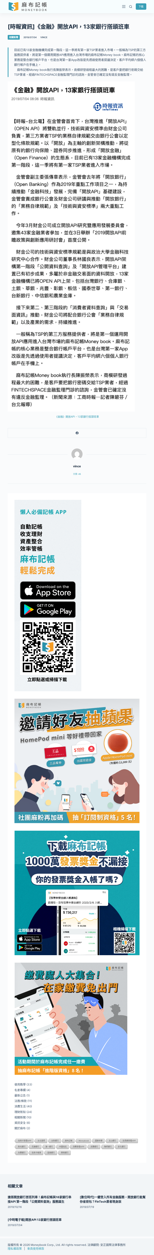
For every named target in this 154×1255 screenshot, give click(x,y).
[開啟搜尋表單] (130, 6)
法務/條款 (20, 1101)
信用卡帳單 (36, 1153)
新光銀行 (22, 1147)
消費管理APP (78, 1147)
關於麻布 (20, 1128)
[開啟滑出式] (123, 6)
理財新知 (20, 1112)
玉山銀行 (112, 1141)
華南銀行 (65, 1153)
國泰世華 (99, 1141)
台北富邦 (41, 1141)
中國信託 (63, 1147)
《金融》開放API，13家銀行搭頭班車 (77, 416)
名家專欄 (20, 1090)
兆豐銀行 (94, 1147)
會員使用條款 (35, 1248)
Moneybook (84, 1141)
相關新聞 (13, 37)
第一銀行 (49, 1147)
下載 (141, 6)
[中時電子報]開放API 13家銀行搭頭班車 (35, 1220)
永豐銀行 (22, 1153)
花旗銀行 (35, 1147)
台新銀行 (55, 1141)
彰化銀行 (121, 1147)
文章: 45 (77, 474)
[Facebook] (77, 433)
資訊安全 (20, 1123)
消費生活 (20, 1106)
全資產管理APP (129, 1141)
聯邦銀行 (108, 1147)
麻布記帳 (68, 1141)
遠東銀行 (51, 1153)
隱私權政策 (15, 1248)
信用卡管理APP (24, 1141)
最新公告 (20, 1095)
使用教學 (20, 1084)
